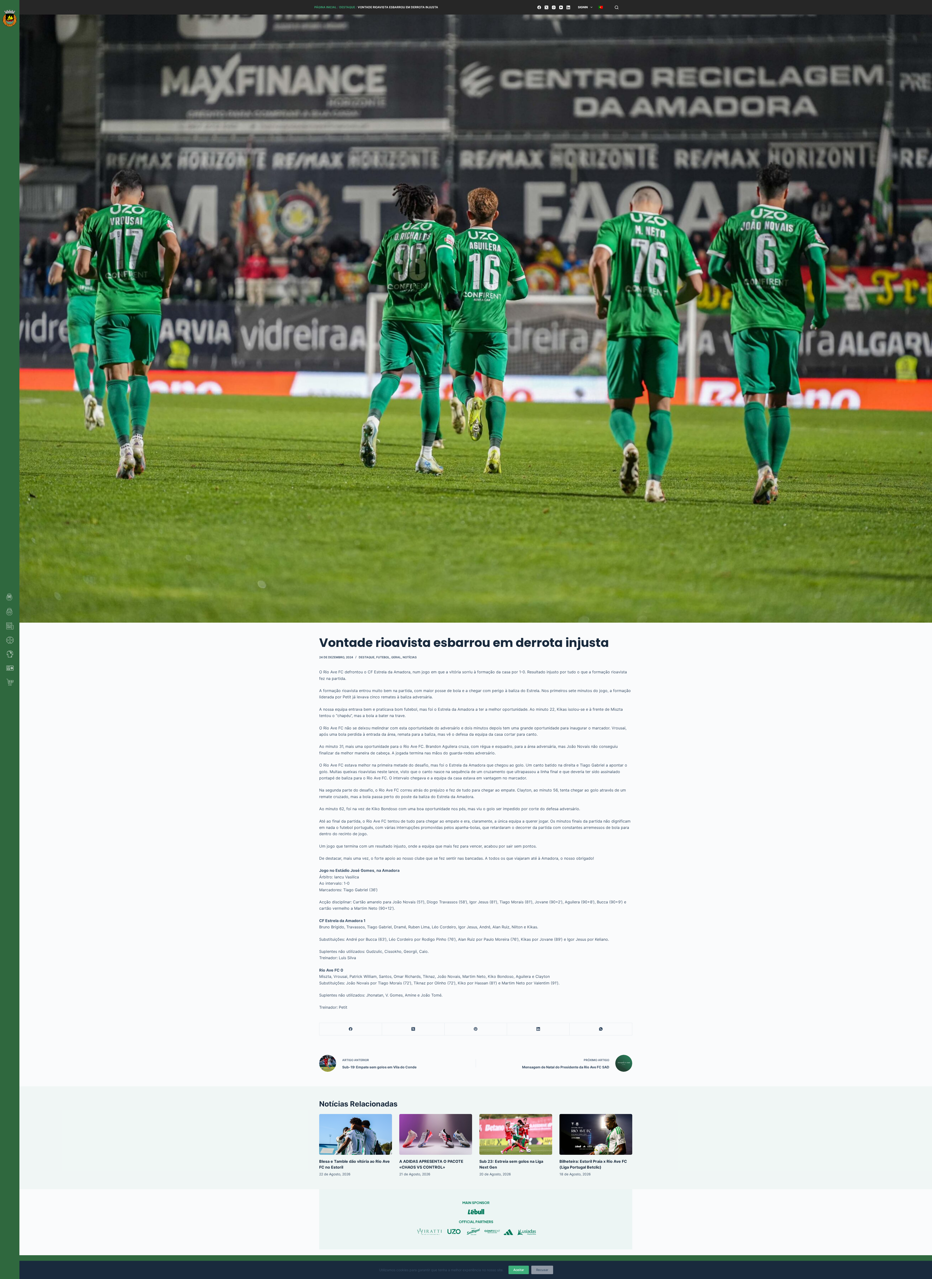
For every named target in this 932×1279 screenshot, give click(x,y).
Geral (396, 657)
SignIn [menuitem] (583, 7)
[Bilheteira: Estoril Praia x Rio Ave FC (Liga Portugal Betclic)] (595, 1134)
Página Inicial (325, 7)
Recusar (542, 1270)
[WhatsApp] (601, 1029)
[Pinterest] (476, 1029)
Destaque (347, 7)
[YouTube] (561, 7)
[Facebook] (539, 7)
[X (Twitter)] (546, 7)
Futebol (383, 657)
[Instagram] (554, 7)
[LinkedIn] (568, 7)
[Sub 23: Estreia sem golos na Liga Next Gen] (515, 1134)
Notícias (410, 657)
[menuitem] (600, 7)
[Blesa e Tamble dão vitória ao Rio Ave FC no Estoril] (355, 1134)
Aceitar (518, 1270)
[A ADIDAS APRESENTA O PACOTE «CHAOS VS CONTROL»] (435, 1134)
